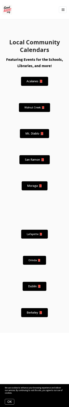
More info (17, 393)
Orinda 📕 (34, 260)
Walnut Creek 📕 (34, 107)
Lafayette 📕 (34, 234)
